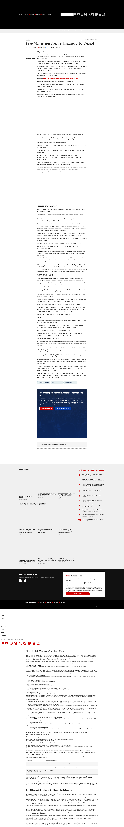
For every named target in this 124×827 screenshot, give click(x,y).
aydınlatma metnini (80, 585)
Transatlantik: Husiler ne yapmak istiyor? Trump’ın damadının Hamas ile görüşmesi (47, 494)
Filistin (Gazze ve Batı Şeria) (43, 382)
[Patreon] (75, 14)
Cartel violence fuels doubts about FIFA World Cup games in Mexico (27, 561)
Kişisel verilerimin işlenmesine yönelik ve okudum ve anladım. (83, 585)
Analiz (63, 31)
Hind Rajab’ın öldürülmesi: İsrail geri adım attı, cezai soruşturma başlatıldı (27, 496)
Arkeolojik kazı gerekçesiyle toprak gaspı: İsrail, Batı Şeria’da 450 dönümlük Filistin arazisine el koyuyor (66, 495)
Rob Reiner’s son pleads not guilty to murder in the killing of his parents (67, 559)
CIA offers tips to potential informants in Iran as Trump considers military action (65, 531)
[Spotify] (96, 14)
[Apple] (99, 14)
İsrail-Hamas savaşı (68, 382)
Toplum (77, 31)
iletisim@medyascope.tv (50, 770)
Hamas (52, 382)
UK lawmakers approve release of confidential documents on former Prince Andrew (46, 531)
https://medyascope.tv (50, 659)
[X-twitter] (89, 14)
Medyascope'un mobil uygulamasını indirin (50, 451)
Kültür (95, 31)
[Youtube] (78, 14)
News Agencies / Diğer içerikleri (32, 504)
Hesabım (102, 31)
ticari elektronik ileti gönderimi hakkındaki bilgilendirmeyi (92, 585)
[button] (67, 6)
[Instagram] (103, 14)
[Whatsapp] (82, 14)
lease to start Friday (72, 78)
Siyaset (58, 31)
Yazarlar (70, 31)
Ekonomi (83, 31)
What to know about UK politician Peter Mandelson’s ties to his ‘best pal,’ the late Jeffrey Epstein (27, 531)
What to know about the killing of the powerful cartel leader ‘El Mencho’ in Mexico (47, 560)
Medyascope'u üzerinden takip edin (54, 444)
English (28, 39)
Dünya (89, 31)
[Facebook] (92, 14)
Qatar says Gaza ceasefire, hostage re (54, 78)
